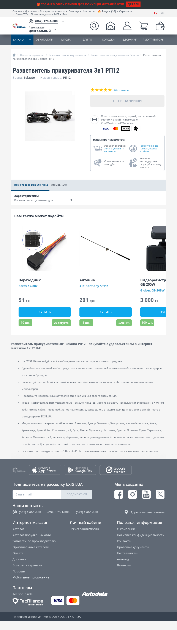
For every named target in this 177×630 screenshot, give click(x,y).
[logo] (21, 25)
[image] (45, 248)
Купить (45, 312)
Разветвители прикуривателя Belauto (115, 55)
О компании (126, 529)
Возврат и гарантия (52, 11)
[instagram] (132, 494)
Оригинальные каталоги (31, 547)
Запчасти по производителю (34, 541)
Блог (65, 14)
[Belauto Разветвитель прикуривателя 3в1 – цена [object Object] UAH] (50, 116)
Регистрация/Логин (84, 529)
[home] (14, 54)
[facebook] (118, 494)
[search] (94, 26)
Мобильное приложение (31, 577)
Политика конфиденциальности (140, 535)
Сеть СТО (22, 14)
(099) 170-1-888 (58, 512)
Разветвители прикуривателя (68, 55)
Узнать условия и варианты (114, 150)
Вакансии (124, 565)
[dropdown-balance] (160, 26)
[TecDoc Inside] (28, 601)
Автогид (123, 559)
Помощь (73, 11)
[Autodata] (94, 594)
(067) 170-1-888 (30, 512)
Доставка (31, 11)
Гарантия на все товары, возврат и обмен (149, 148)
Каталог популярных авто (32, 535)
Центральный (40, 29)
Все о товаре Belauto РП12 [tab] (31, 184)
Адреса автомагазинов (147, 512)
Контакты (88, 11)
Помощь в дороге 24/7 (45, 14)
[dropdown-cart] (143, 26)
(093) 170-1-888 (87, 512)
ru (155, 13)
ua (162, 13)
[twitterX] (160, 494)
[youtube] (146, 494)
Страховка (125, 11)
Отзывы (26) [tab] (59, 184)
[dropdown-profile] (127, 26)
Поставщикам (127, 553)
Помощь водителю (32, 55)
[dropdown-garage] (110, 26)
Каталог (18, 529)
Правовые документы (133, 547)
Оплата (17, 11)
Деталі (133, 4)
